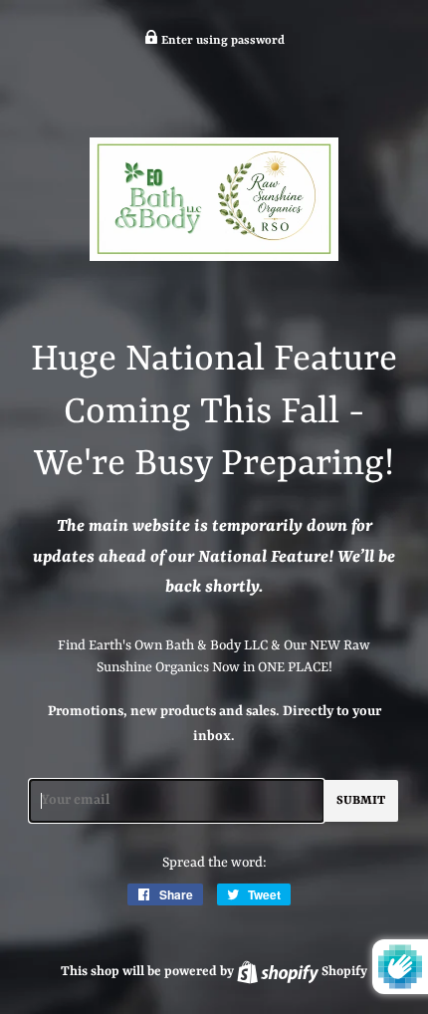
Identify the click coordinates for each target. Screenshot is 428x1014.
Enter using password (221, 41)
